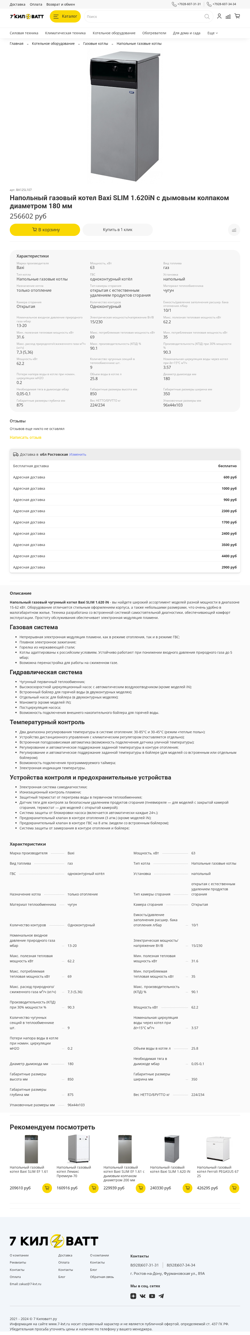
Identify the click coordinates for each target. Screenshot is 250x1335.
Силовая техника (24, 33)
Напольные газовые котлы (139, 43)
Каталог (69, 16)
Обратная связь (102, 1277)
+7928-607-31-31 (189, 4)
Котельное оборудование (114, 33)
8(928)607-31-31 (144, 1265)
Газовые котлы (95, 43)
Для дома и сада (186, 33)
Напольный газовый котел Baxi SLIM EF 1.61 (29, 1169)
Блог (61, 1277)
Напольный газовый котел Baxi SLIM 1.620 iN (170, 1169)
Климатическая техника (65, 33)
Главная (16, 43)
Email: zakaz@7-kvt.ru (25, 1284)
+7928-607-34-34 (224, 4)
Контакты (17, 1270)
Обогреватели (154, 33)
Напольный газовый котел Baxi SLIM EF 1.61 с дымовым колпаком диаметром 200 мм (124, 1174)
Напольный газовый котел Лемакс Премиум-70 (74, 1171)
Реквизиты (18, 1262)
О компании (19, 1255)
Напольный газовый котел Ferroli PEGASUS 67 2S (218, 1171)
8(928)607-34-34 (181, 1265)
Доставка (17, 4)
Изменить (77, 454)
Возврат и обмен (60, 4)
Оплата (36, 4)
